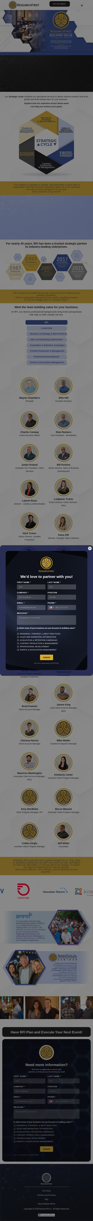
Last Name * (54, 582)
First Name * (24, 582)
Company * (22, 593)
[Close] (90, 548)
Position (52, 593)
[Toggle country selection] (52, 607)
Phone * (52, 603)
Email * (21, 603)
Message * (22, 613)
